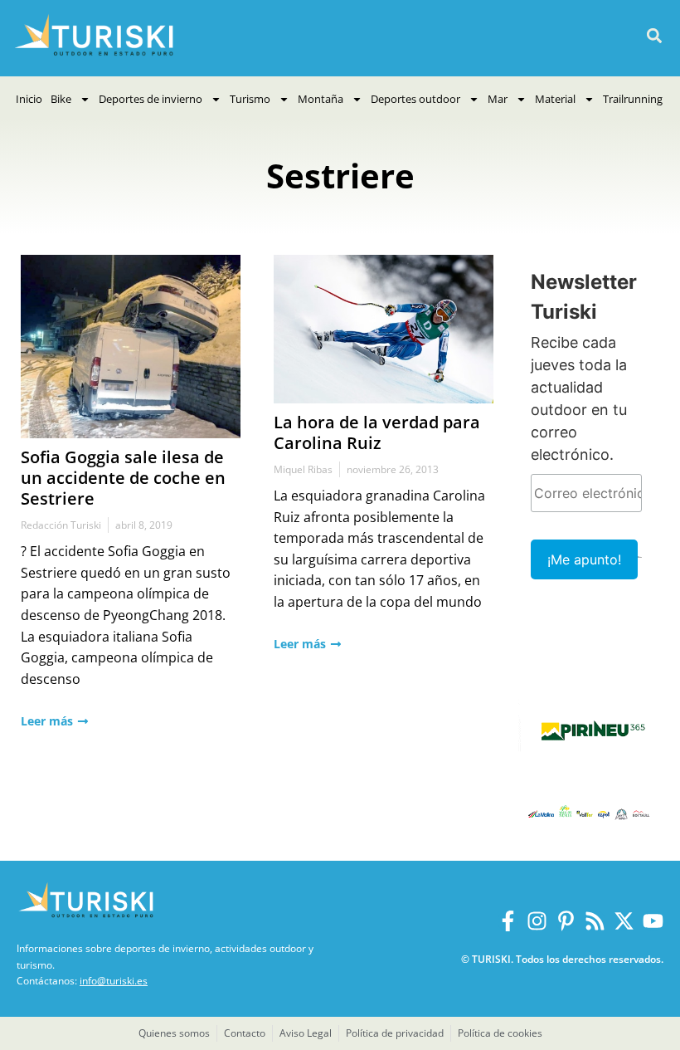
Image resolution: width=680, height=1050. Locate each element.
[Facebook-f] (508, 921)
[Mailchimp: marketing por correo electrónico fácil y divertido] (640, 568)
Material (555, 98)
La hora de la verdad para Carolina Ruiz (377, 432)
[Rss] (595, 921)
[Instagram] (537, 921)
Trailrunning (633, 98)
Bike (61, 98)
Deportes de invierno (150, 98)
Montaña (320, 98)
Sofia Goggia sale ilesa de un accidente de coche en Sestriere (123, 478)
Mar (498, 98)
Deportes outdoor (415, 98)
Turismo (250, 98)
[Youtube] (653, 921)
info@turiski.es (114, 981)
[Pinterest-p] (566, 921)
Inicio (29, 98)
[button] (654, 36)
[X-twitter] (624, 921)
